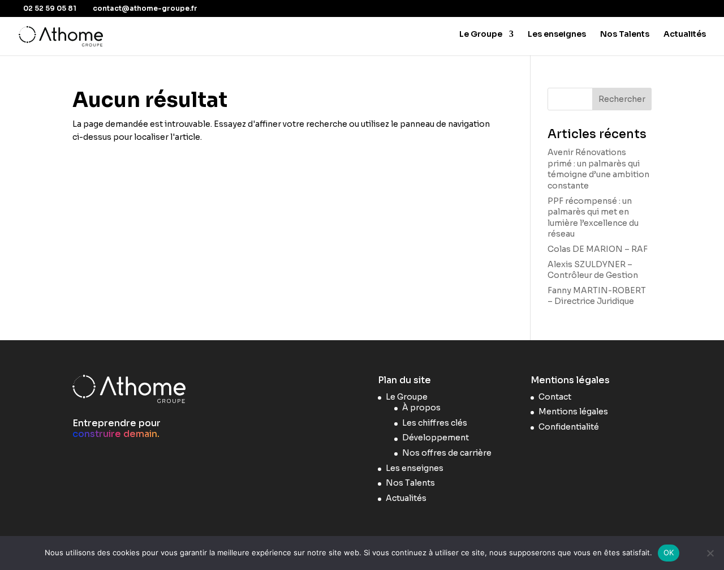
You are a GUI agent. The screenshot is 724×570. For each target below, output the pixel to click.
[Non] (710, 553)
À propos (421, 407)
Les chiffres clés (434, 423)
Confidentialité (568, 427)
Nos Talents (624, 34)
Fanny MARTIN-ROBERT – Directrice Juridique (597, 296)
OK (668, 552)
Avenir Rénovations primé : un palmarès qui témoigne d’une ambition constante (598, 169)
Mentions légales (573, 411)
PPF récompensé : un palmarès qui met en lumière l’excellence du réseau (593, 217)
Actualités (684, 34)
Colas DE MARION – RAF (598, 249)
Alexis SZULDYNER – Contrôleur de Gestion (593, 270)
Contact (554, 397)
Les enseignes (557, 34)
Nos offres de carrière (447, 453)
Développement (435, 437)
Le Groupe (480, 34)
